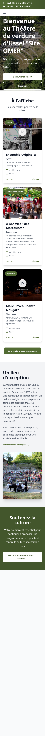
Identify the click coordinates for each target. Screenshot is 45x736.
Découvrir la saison (22, 76)
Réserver (22, 86)
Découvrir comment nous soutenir (21, 557)
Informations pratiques (14, 444)
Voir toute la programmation (22, 351)
